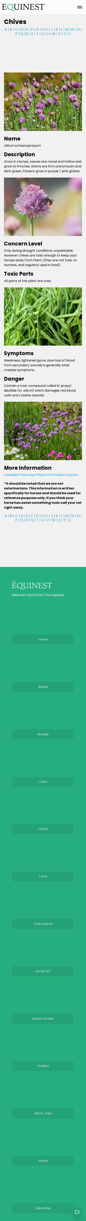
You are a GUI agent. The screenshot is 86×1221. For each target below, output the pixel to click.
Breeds (43, 734)
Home (43, 639)
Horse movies (43, 1018)
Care (43, 781)
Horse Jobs (43, 1113)
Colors (43, 829)
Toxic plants (43, 923)
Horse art (43, 971)
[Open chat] (77, 1212)
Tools (43, 876)
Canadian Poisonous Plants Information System (41, 474)
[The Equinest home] (23, 7)
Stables (43, 1066)
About (43, 1160)
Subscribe (43, 1208)
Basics (43, 687)
